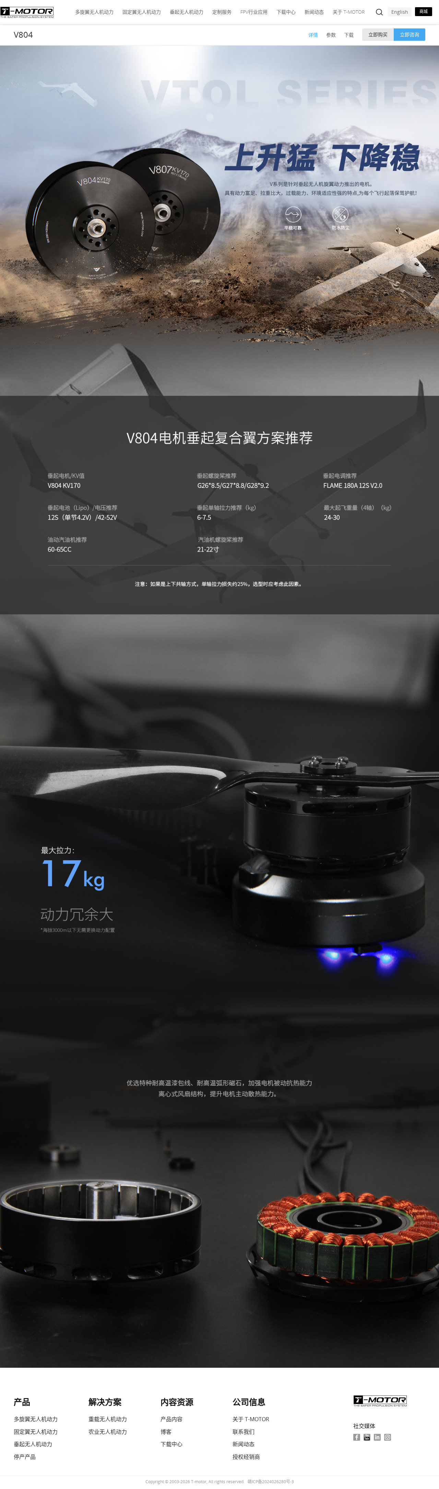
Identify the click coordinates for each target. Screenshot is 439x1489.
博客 (166, 1432)
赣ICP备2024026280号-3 (271, 1482)
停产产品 (25, 1457)
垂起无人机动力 (186, 12)
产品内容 (171, 1419)
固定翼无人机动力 (141, 12)
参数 (331, 35)
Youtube (367, 1437)
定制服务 (222, 12)
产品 (22, 1401)
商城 (423, 11)
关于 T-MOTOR (349, 12)
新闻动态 (314, 12)
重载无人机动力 (107, 1419)
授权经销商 (246, 1457)
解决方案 (104, 1401)
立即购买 (378, 34)
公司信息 (249, 1401)
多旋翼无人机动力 (94, 12)
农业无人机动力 (107, 1432)
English (399, 12)
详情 (313, 35)
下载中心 (286, 12)
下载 (349, 35)
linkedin (377, 1437)
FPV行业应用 (254, 12)
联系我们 (243, 1432)
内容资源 (177, 1401)
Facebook (356, 1437)
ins (387, 1437)
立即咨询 (409, 34)
